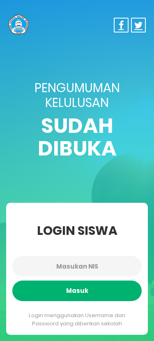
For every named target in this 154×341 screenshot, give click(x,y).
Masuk (77, 290)
